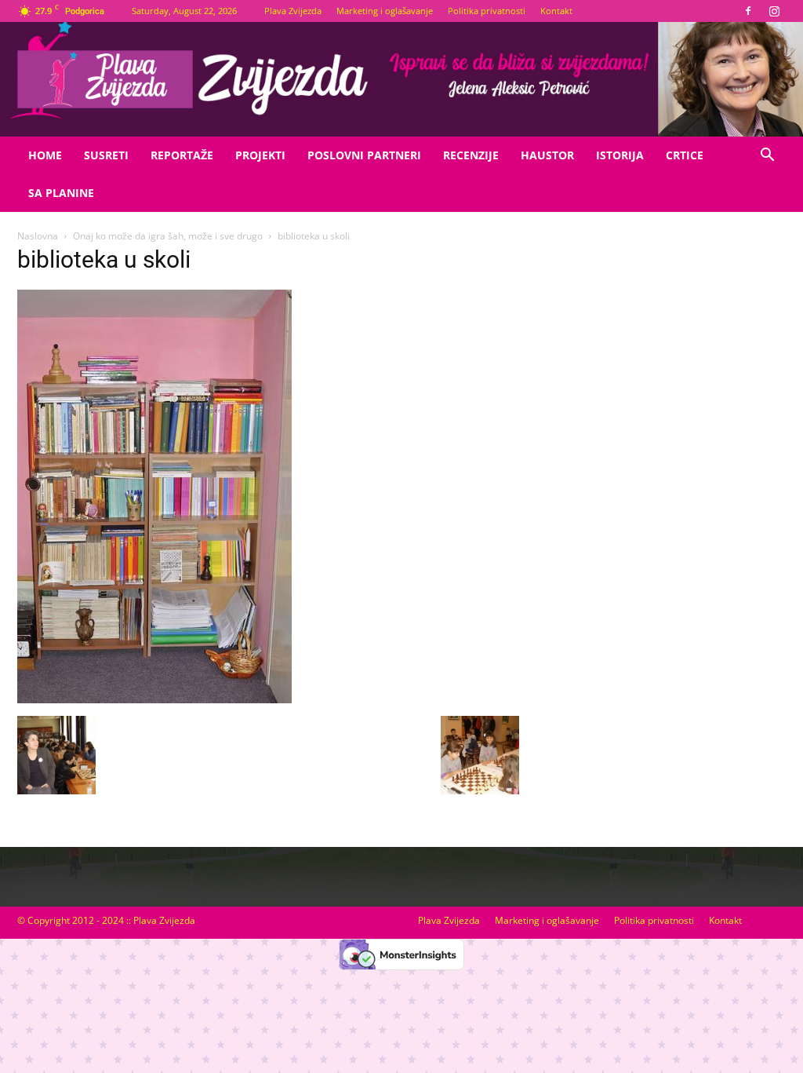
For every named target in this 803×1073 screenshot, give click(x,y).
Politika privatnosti (486, 10)
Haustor (547, 155)
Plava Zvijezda (293, 10)
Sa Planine (61, 192)
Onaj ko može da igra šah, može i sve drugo (168, 236)
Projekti (260, 155)
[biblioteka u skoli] (154, 699)
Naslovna (37, 236)
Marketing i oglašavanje (384, 10)
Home (45, 155)
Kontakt (556, 10)
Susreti (106, 155)
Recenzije (471, 155)
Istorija (620, 155)
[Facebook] (748, 11)
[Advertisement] (668, 396)
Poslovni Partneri (364, 155)
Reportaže (182, 155)
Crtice (684, 155)
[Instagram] (774, 11)
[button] (767, 156)
